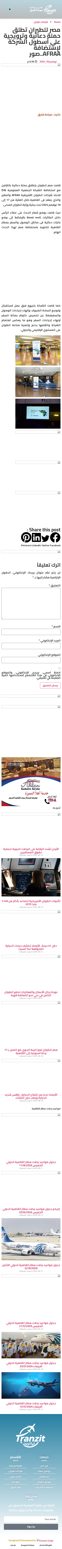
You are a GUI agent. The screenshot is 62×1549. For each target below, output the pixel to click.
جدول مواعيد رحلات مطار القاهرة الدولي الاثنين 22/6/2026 (31, 1267)
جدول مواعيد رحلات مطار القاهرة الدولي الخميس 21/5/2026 (31, 1324)
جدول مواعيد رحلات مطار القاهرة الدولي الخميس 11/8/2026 (31, 1164)
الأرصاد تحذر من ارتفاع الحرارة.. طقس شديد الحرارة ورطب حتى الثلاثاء (31, 1096)
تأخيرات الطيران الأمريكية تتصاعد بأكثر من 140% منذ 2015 (31, 903)
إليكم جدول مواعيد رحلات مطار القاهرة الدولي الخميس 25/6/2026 (31, 1210)
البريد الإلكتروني (49, 640)
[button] (10, 9)
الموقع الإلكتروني (49, 654)
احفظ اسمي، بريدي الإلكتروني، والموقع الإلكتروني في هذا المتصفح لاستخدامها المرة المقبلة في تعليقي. (31, 675)
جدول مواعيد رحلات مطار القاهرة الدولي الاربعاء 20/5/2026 (31, 1364)
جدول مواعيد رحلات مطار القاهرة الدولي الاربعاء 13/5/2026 (31, 1405)
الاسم (56, 626)
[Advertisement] (31, 151)
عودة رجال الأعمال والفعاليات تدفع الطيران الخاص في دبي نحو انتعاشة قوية (31, 994)
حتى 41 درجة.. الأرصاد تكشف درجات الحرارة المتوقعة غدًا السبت (31, 947)
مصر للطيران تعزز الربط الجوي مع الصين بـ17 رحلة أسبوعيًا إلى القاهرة (31, 1051)
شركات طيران (41, 22)
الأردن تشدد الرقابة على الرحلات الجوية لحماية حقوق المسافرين (31, 850)
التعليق (54, 585)
